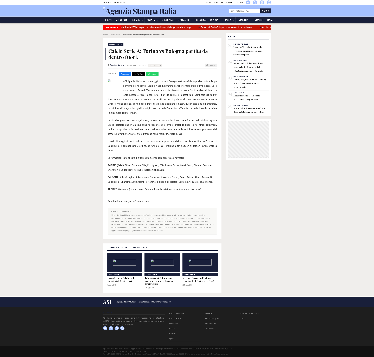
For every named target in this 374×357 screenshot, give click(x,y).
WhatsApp (152, 74)
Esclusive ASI (168, 20)
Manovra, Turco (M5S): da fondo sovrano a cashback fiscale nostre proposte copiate (248, 51)
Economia (201, 20)
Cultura (214, 20)
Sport (228, 20)
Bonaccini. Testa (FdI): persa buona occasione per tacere (221, 27)
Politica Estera (175, 318)
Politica (151, 20)
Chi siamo (207, 2)
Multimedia (243, 20)
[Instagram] (269, 2)
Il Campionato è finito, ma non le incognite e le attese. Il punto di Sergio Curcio (159, 281)
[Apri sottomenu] (142, 20)
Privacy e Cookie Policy (249, 313)
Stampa (212, 65)
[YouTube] (248, 2)
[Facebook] (262, 2)
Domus (108, 20)
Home (105, 34)
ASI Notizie (121, 20)
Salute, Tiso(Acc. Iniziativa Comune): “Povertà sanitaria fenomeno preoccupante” (249, 83)
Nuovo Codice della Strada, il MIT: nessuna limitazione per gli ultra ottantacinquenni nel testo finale (248, 67)
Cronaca (135, 20)
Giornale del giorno (235, 2)
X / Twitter (138, 74)
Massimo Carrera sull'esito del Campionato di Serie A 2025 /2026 (198, 279)
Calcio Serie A (115, 34)
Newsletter (218, 2)
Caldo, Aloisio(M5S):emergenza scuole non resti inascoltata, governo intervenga (149, 27)
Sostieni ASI (209, 328)
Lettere (259, 20)
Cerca (265, 11)
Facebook (125, 74)
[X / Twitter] (255, 2)
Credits (242, 318)
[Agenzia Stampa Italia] (139, 11)
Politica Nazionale (176, 313)
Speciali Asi (184, 20)
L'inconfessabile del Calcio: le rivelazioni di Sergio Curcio (121, 279)
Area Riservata (210, 323)
